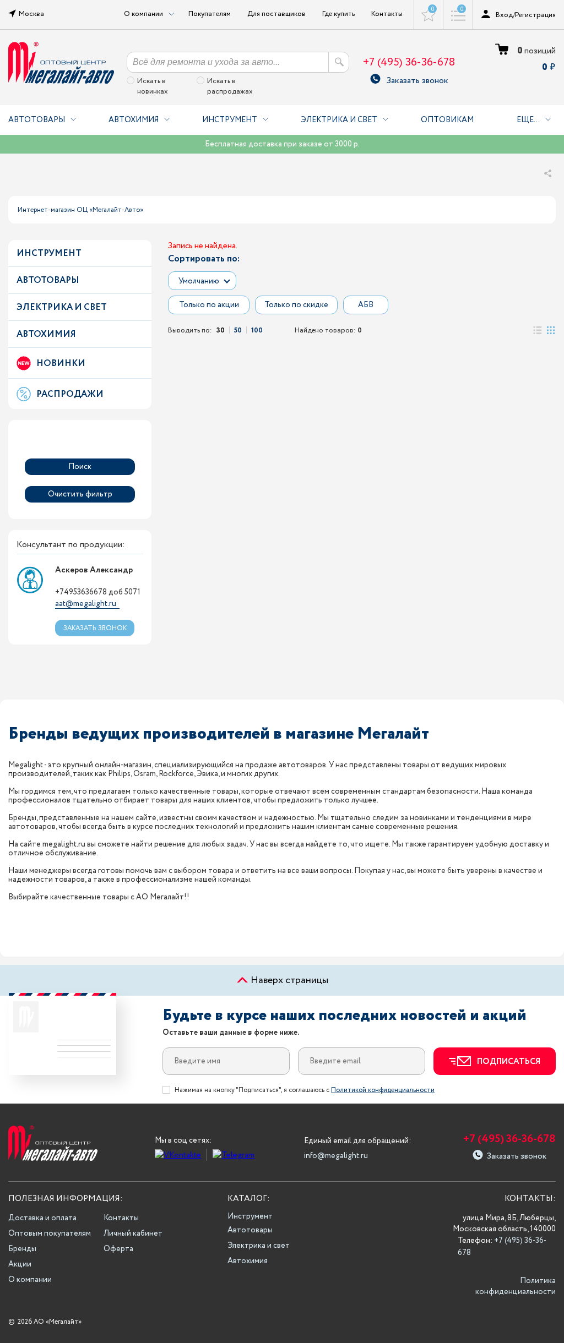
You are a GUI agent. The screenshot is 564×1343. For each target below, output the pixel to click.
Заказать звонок (417, 79)
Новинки (60, 363)
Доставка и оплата (42, 1218)
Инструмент (229, 119)
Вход (504, 15)
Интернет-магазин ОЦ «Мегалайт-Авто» (80, 210)
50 (238, 330)
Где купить (338, 14)
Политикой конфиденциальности (383, 1090)
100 (257, 330)
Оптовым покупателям (49, 1233)
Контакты (387, 14)
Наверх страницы (288, 980)
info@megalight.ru (336, 1155)
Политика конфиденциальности (515, 1286)
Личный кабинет (133, 1233)
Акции (19, 1264)
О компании (30, 1279)
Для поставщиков (276, 14)
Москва (31, 14)
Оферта (118, 1248)
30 (220, 330)
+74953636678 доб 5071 (97, 592)
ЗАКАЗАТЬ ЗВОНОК (95, 628)
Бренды (22, 1248)
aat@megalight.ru (85, 603)
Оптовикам (447, 119)
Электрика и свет (339, 119)
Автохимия (134, 119)
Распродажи (70, 394)
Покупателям (209, 14)
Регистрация (535, 15)
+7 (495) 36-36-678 (409, 62)
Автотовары (36, 119)
